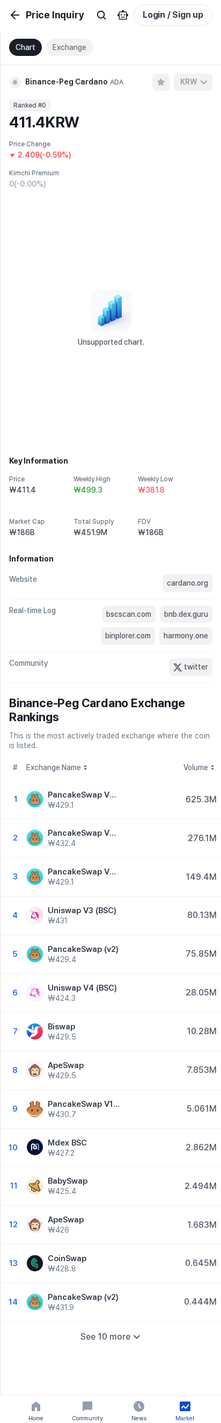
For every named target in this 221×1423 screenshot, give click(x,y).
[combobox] (193, 82)
